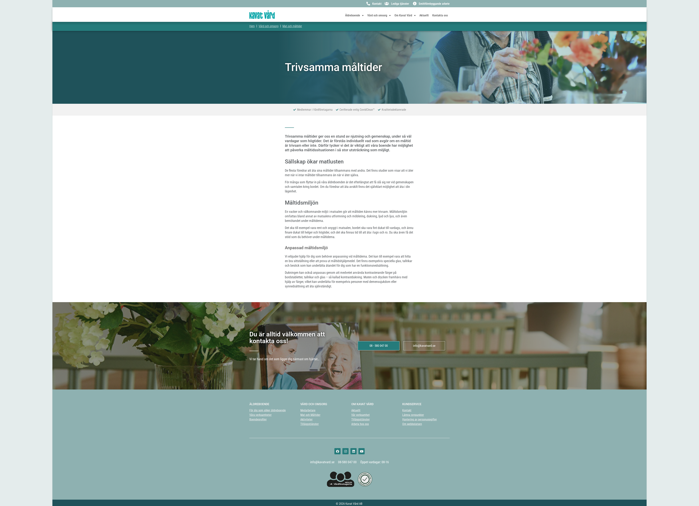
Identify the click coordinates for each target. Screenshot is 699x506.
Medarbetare (307, 410)
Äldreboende (352, 15)
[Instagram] (345, 451)
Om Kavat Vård (403, 15)
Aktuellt (424, 15)
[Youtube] (361, 451)
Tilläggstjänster (309, 424)
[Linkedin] (353, 451)
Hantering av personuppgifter (419, 419)
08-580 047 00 (347, 462)
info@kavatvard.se (322, 462)
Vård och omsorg (377, 15)
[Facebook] (337, 451)
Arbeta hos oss (360, 424)
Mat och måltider (292, 26)
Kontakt (406, 410)
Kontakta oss (440, 15)
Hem (252, 26)
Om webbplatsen (412, 424)
